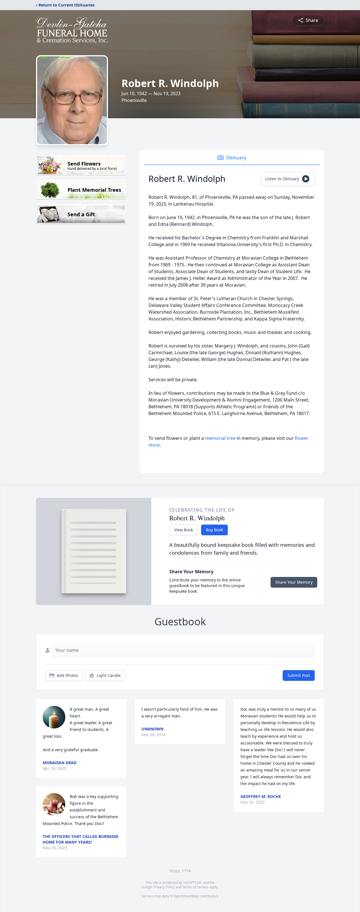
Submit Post (298, 675)
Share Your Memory (293, 582)
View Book (183, 529)
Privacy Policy (164, 887)
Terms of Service (195, 887)
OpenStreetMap (186, 896)
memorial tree (220, 438)
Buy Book (214, 529)
